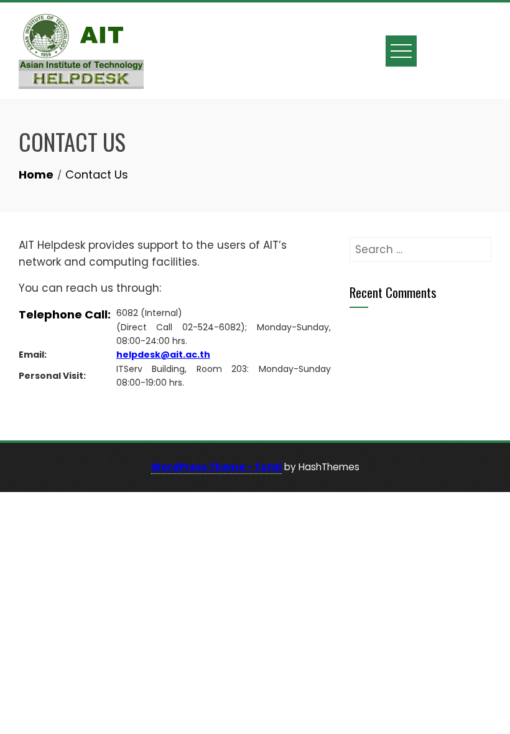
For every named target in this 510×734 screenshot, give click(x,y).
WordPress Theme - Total (216, 466)
